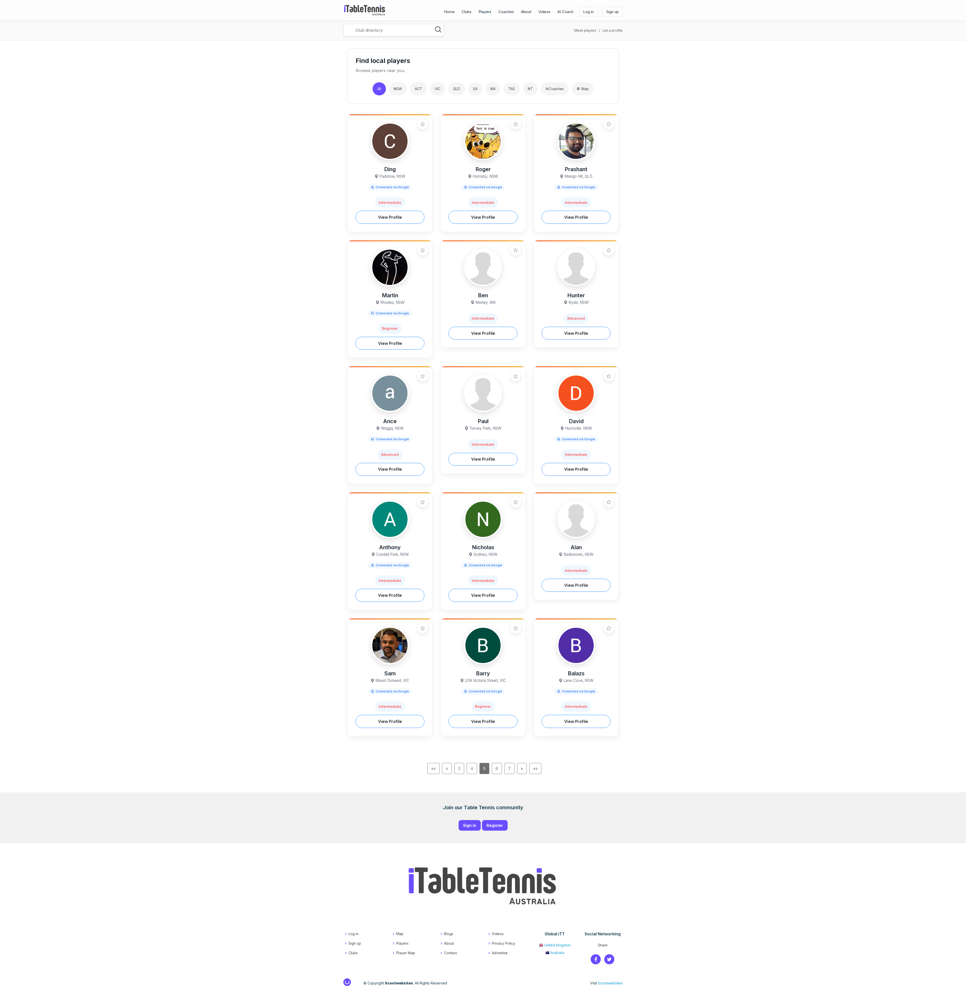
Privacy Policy (503, 943)
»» (535, 768)
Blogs (448, 934)
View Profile (390, 217)
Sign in (469, 825)
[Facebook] (596, 960)
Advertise (500, 953)
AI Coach (565, 11)
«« (433, 768)
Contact (450, 953)
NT (530, 89)
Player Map (405, 953)
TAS (511, 89)
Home (449, 11)
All (379, 89)
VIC (437, 89)
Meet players (585, 30)
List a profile (612, 30)
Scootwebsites (610, 983)
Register (495, 825)
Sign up (612, 11)
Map (585, 89)
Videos (544, 11)
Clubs (466, 11)
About (526, 11)
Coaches (506, 11)
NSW (398, 89)
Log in (588, 11)
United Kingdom (557, 945)
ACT (418, 89)
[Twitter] (609, 960)
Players (484, 11)
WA (493, 89)
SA (475, 89)
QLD (456, 89)
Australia (557, 952)
